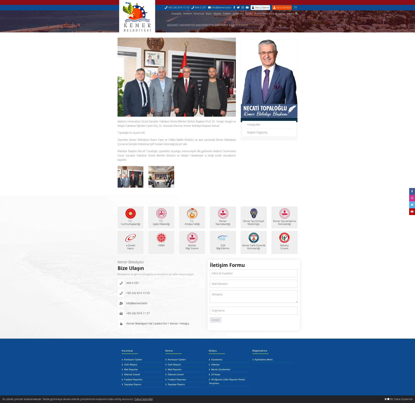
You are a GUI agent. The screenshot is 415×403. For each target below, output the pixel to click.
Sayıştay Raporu (132, 384)
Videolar (215, 364)
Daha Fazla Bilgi (143, 399)
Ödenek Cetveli (132, 374)
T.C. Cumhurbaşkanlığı (130, 222)
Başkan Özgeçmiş (257, 132)
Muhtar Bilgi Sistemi (192, 247)
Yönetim (187, 13)
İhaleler (227, 13)
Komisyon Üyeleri (133, 359)
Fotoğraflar (253, 124)
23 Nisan (215, 374)
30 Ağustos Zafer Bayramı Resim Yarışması (227, 381)
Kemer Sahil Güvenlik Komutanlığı (253, 247)
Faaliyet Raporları (133, 379)
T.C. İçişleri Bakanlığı (161, 222)
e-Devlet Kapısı (130, 247)
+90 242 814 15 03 (178, 7)
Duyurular (238, 13)
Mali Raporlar (131, 369)
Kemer (249, 13)
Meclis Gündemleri (220, 369)
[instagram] (243, 7)
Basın (209, 13)
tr (295, 7)
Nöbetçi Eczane (284, 247)
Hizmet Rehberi (263, 13)
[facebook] (234, 7)
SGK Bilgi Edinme (222, 247)
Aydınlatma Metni (263, 359)
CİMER (161, 245)
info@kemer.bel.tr (221, 7)
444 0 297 (200, 7)
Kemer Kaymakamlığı (223, 222)
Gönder (216, 319)
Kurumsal (199, 13)
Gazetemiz (216, 359)
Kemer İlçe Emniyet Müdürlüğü (253, 222)
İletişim (290, 13)
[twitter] (238, 7)
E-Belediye (279, 13)
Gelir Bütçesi (130, 364)
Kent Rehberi (283, 7)
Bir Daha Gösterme (401, 399)
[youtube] (247, 7)
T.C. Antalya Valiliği (192, 222)
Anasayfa (176, 13)
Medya (217, 13)
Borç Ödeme (262, 7)
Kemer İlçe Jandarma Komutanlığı (284, 222)
